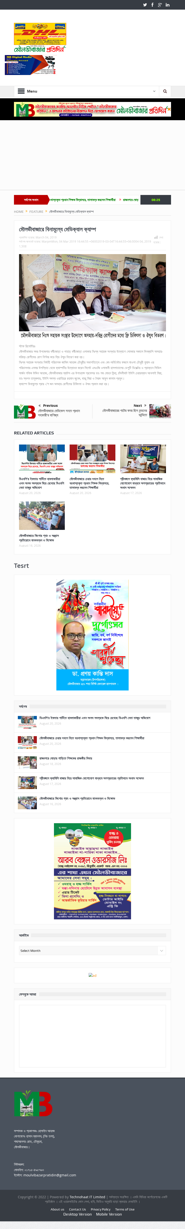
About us (57, 1209)
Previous (50, 405)
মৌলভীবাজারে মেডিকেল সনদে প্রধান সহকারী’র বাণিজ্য (59, 413)
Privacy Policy (100, 1209)
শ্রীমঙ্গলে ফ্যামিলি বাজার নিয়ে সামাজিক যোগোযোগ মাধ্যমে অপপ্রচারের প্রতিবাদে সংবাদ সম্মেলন (142, 483)
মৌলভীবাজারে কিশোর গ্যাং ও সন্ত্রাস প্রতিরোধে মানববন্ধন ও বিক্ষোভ (39, 537)
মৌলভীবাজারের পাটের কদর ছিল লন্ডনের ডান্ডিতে (124, 412)
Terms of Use (124, 1209)
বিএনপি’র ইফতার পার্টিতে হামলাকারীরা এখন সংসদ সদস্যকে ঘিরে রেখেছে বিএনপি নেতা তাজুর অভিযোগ (41, 483)
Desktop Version (77, 1214)
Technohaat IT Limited (88, 1197)
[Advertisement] (92, 156)
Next (138, 405)
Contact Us (77, 1209)
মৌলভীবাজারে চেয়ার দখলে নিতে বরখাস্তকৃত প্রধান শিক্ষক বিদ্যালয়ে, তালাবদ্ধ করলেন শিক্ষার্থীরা (89, 483)
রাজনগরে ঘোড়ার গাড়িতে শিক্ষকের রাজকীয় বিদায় (120, 200)
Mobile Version (109, 1214)
